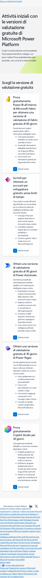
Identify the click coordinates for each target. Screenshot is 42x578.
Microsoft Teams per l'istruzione (21, 525)
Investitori (11, 559)
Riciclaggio (28, 520)
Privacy (24, 571)
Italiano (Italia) (5, 562)
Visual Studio (12, 554)
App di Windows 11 (31, 514)
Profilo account (5, 517)
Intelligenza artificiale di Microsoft (12, 537)
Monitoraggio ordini (15, 520)
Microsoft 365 (21, 539)
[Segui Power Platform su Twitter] (36, 506)
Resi (5, 520)
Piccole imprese (24, 542)
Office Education (17, 528)
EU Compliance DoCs (16, 576)
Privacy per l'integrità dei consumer (13, 568)
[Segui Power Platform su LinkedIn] (31, 506)
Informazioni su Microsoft (9, 556)
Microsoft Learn (13, 545)
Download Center (18, 517)
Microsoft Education (17, 522)
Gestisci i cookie (33, 571)
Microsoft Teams (12, 542)
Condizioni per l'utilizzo (9, 573)
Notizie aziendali (26, 556)
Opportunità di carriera (25, 554)
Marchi (20, 573)
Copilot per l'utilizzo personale (22, 511)
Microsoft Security (32, 537)
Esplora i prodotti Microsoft (13, 514)
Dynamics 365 (10, 539)
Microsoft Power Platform (19, 551)
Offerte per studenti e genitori (24, 531)
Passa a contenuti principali (11, 1)
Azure (2, 539)
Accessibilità (19, 559)
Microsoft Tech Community (23, 548)
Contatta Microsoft (14, 571)
